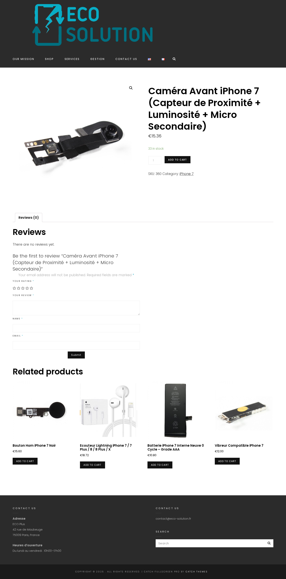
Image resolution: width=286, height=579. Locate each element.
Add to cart (177, 159)
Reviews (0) (28, 217)
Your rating (23, 281)
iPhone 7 (187, 173)
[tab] (28, 217)
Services (72, 59)
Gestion (97, 59)
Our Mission (23, 59)
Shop (49, 59)
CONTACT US (126, 59)
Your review (23, 295)
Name (18, 318)
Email (18, 335)
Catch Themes (197, 571)
